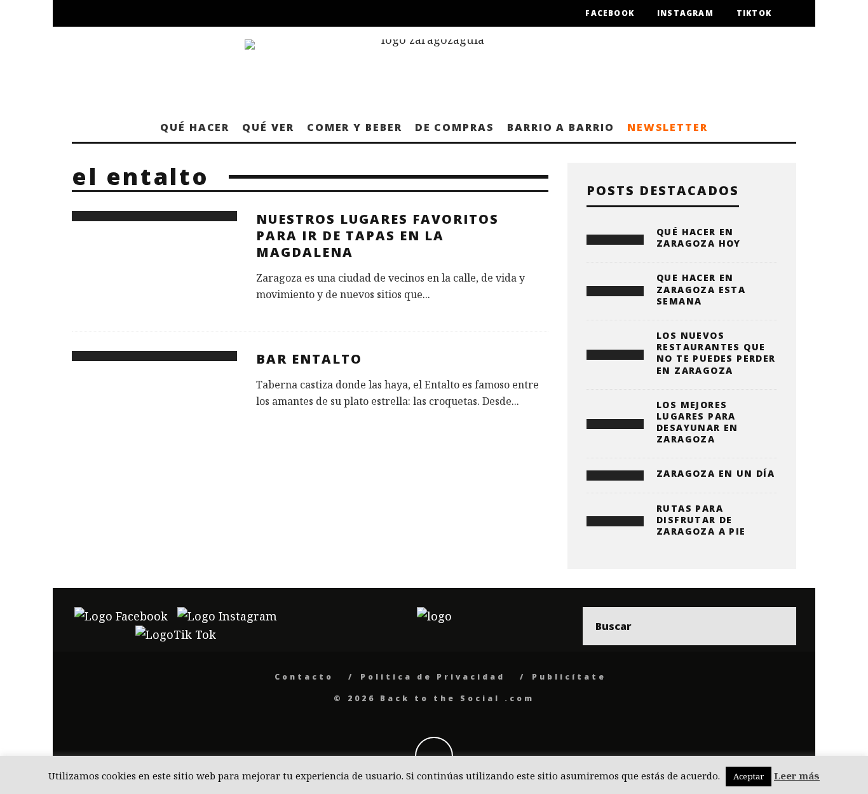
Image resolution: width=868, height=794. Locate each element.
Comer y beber (354, 127)
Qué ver (268, 127)
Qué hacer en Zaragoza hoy (698, 237)
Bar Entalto (309, 358)
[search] (777, 626)
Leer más (797, 775)
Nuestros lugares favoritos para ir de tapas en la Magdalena (377, 235)
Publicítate (569, 676)
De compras (454, 127)
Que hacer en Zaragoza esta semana (700, 288)
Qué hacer (194, 127)
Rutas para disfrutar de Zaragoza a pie (701, 519)
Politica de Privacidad (432, 676)
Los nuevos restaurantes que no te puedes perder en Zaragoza (716, 352)
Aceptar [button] (748, 776)
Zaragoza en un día (715, 473)
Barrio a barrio (560, 127)
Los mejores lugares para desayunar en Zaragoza (697, 422)
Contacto (304, 676)
